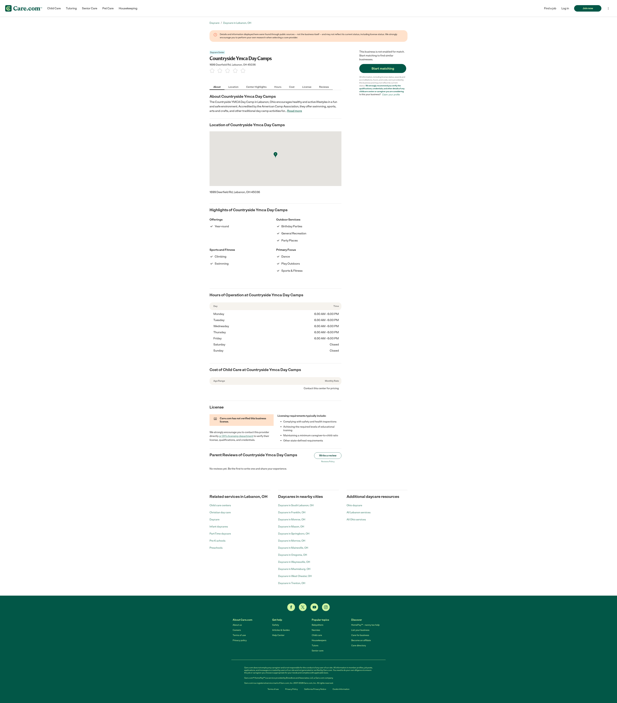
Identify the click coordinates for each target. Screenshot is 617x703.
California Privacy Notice (315, 689)
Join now (588, 8)
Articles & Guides (281, 630)
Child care (317, 635)
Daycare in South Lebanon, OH (296, 505)
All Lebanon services (359, 512)
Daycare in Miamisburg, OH (294, 569)
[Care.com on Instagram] (326, 607)
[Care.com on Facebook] (291, 607)
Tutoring (71, 8)
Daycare (214, 519)
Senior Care (89, 8)
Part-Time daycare (220, 533)
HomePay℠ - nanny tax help (365, 625)
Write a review (327, 455)
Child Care (54, 8)
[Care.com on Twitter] (303, 607)
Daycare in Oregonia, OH (292, 554)
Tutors (315, 645)
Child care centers (220, 505)
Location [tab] (233, 86)
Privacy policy (240, 640)
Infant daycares (219, 526)
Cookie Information (341, 689)
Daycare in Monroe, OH (291, 519)
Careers (237, 630)
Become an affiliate (361, 640)
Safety (275, 625)
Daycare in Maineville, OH (293, 547)
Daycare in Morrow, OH (291, 540)
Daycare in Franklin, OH (291, 512)
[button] (565, 8)
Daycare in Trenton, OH (291, 583)
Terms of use (239, 635)
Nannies (316, 630)
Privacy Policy (291, 689)
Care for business (360, 635)
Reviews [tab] (324, 86)
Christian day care (220, 512)
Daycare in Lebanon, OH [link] (237, 22)
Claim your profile (391, 94)
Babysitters (317, 625)
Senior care (317, 650)
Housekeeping (128, 8)
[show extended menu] (608, 8)
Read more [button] (294, 111)
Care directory (358, 645)
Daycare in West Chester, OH (295, 576)
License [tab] (306, 86)
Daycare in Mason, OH (291, 526)
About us (237, 625)
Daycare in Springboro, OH (293, 533)
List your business (360, 630)
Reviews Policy (328, 461)
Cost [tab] (292, 86)
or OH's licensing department (236, 436)
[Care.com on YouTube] (314, 607)
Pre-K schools (217, 540)
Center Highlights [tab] (256, 86)
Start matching (382, 68)
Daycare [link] (214, 22)
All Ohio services (356, 519)
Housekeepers (319, 640)
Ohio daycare (354, 505)
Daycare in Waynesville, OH (294, 561)
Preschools (216, 547)
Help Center (278, 635)
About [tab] (217, 86)
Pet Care (108, 8)
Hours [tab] (277, 86)
